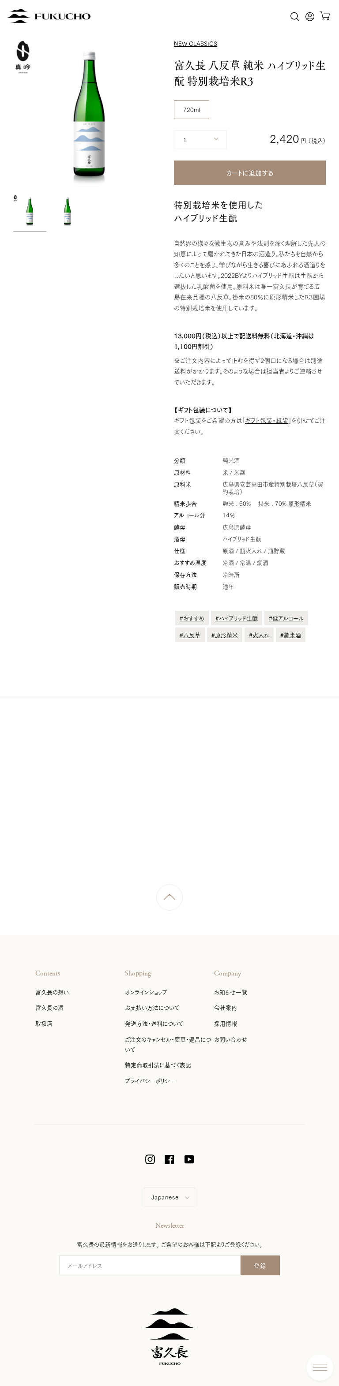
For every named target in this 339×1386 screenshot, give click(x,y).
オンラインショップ (146, 991)
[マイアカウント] (310, 16)
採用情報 (225, 1023)
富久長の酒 (49, 1007)
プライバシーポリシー (150, 1080)
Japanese (165, 1196)
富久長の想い (52, 991)
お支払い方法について (152, 1007)
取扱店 (44, 1023)
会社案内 (225, 1007)
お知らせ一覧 (230, 991)
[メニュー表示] (320, 1367)
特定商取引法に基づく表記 (158, 1064)
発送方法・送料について (154, 1023)
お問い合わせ (230, 1039)
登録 (260, 1265)
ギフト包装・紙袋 (266, 420)
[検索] (295, 16)
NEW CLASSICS (195, 43)
